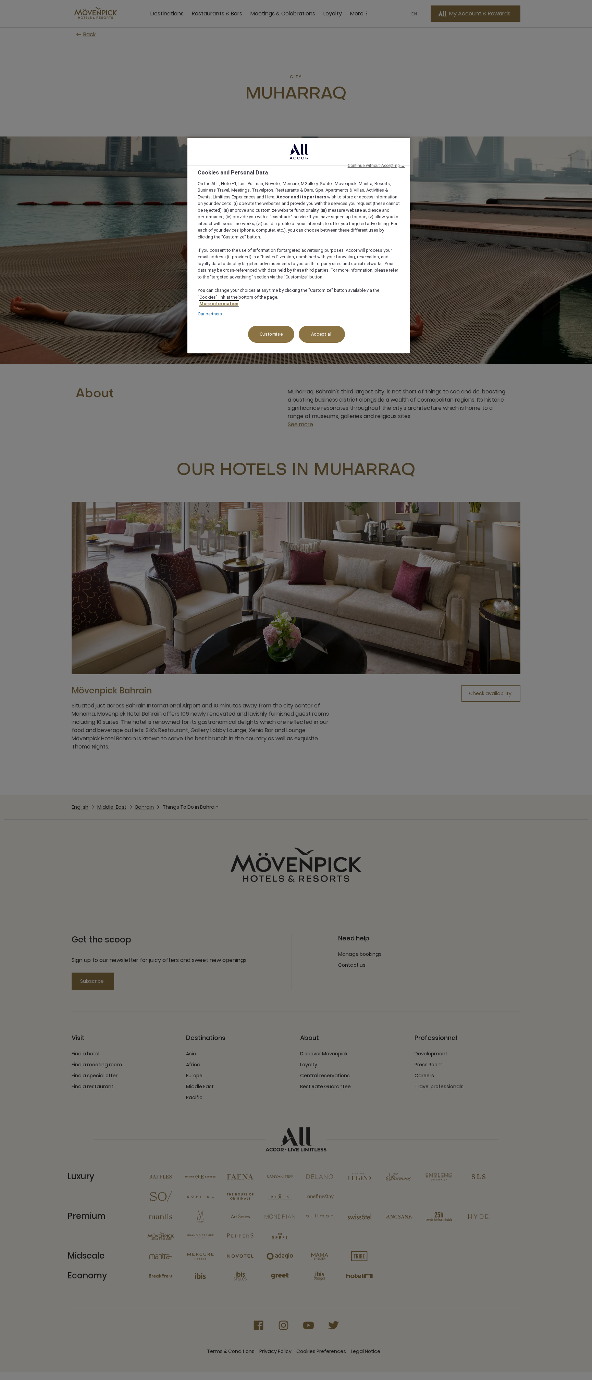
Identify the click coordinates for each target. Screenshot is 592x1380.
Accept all (322, 334)
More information (218, 303)
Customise (271, 334)
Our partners (210, 313)
